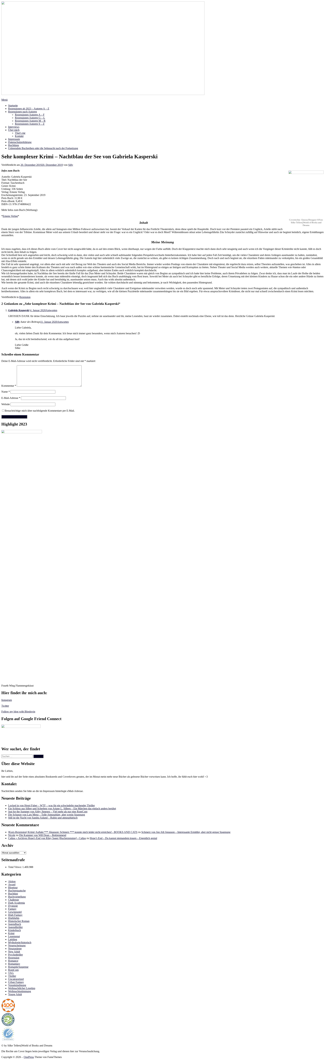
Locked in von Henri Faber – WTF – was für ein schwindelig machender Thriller (51, 805)
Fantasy (12, 908)
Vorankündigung (17, 985)
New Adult (14, 951)
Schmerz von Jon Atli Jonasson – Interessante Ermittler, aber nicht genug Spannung (185, 832)
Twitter (5, 705)
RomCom (13, 969)
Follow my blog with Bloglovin (18, 711)
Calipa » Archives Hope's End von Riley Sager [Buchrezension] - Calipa (47, 838)
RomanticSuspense (18, 966)
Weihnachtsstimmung (19, 991)
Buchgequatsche (17, 890)
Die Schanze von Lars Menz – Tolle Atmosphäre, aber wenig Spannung (46, 814)
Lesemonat (14, 936)
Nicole (11, 835)
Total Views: (15, 867)
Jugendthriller (15, 927)
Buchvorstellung (17, 896)
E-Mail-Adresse (10, 398)
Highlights (13, 918)
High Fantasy (15, 915)
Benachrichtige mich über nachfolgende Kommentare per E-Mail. (40, 410)
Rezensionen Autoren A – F (30, 114)
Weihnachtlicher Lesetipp (21, 988)
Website (5, 404)
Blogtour (13, 887)
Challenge (13, 899)
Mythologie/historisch (19, 942)
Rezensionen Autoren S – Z (30, 123)
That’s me (20, 133)
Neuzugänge (15, 948)
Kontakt (19, 136)
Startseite (13, 105)
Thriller (12, 976)
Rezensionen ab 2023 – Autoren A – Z (28, 108)
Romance (13, 960)
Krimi (11, 933)
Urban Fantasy (16, 982)
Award (11, 884)
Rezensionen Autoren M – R (30, 120)
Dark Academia (16, 902)
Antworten (51, 310)
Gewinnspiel (15, 911)
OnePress (29, 1057)
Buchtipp (13, 893)
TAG (11, 973)
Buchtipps (13, 145)
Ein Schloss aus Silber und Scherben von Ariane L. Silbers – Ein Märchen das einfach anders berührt (62, 808)
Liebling (12, 939)
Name (5, 391)
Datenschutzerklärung (19, 142)
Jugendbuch (14, 924)
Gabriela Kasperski (18, 310)
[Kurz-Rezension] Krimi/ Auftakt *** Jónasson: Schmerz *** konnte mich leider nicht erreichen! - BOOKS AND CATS (72, 832)
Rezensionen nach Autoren (22, 111)
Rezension (24, 297)
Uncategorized (16, 979)
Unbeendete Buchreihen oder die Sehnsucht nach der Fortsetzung (43, 148)
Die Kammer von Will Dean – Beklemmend (42, 835)
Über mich (13, 129)
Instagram (6, 700)
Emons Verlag (10, 216)
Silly (70, 164)
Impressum (14, 139)
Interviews (13, 126)
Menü (4, 99)
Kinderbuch (14, 930)
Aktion (12, 881)
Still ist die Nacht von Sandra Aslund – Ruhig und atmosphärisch (43, 817)
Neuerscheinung (17, 945)
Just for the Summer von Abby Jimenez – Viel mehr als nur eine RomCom (47, 811)
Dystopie (13, 905)
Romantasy (14, 963)
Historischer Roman (18, 921)
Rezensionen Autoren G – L (30, 117)
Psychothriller (15, 954)
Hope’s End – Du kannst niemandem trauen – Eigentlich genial (123, 838)
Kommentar (8, 385)
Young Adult (15, 994)
